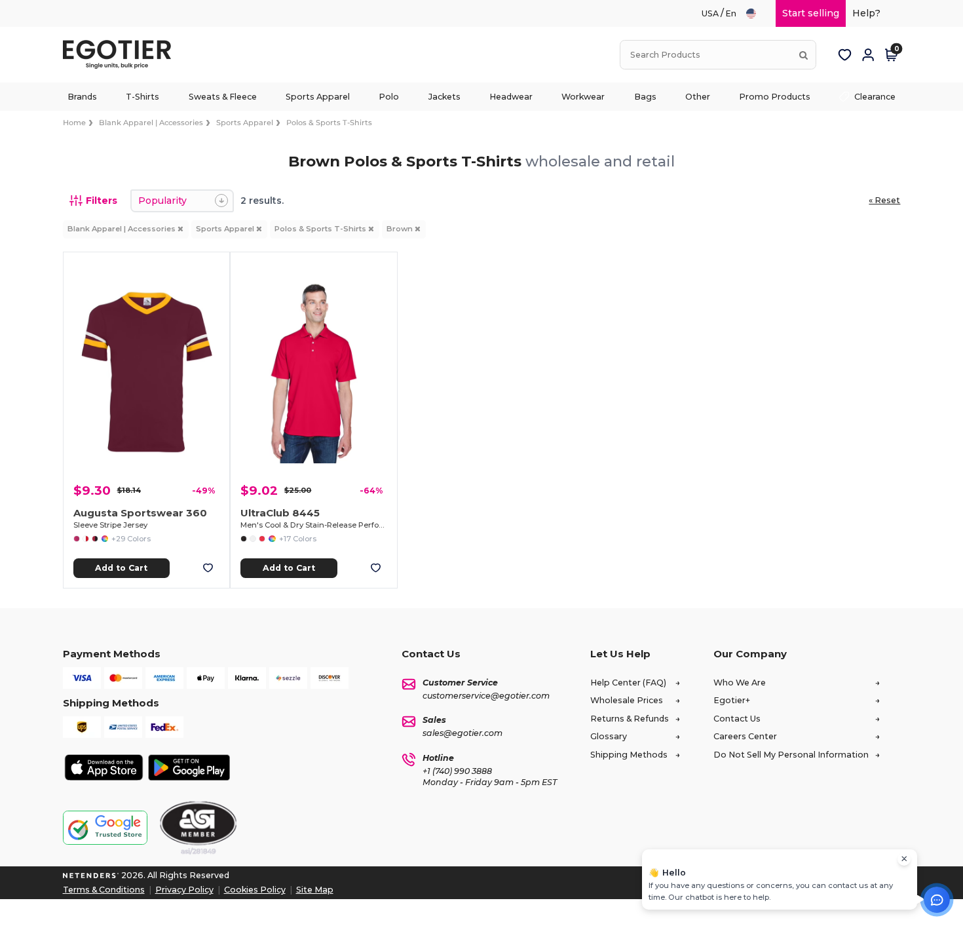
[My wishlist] (844, 55)
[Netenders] (91, 875)
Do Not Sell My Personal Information (791, 755)
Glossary (608, 736)
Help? (866, 13)
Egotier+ (731, 700)
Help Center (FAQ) (628, 682)
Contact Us (737, 718)
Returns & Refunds (629, 718)
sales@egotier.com (462, 733)
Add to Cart (121, 568)
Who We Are (739, 682)
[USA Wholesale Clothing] (757, 13)
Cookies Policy (255, 890)
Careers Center (745, 736)
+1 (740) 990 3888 (457, 771)
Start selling (810, 13)
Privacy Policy (184, 890)
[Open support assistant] (937, 900)
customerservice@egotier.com (486, 696)
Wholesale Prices (626, 700)
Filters (101, 200)
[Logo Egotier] (122, 54)
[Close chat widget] (904, 859)
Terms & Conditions (104, 890)
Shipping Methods (629, 755)
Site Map (314, 890)
